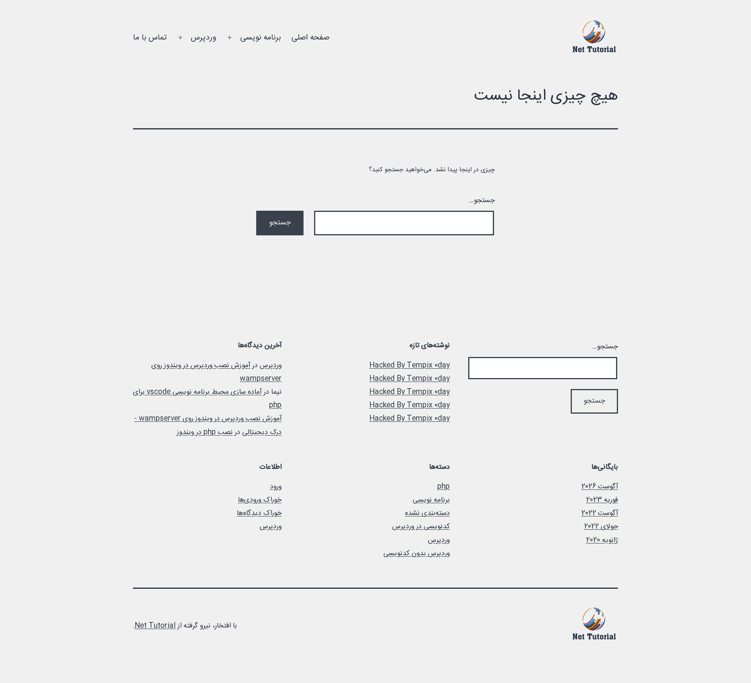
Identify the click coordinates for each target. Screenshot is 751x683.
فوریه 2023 (602, 500)
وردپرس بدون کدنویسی (416, 553)
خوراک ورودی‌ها (260, 500)
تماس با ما (150, 37)
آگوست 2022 (599, 513)
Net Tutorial (155, 626)
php (443, 487)
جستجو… (482, 200)
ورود (276, 487)
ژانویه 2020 (602, 540)
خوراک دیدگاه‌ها (259, 513)
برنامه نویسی (260, 37)
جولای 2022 (601, 526)
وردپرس (203, 37)
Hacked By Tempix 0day (409, 365)
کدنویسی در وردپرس (421, 526)
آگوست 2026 (599, 487)
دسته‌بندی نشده (427, 513)
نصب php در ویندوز (205, 432)
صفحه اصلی (310, 37)
